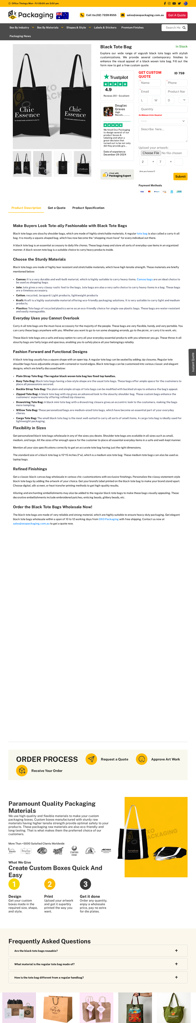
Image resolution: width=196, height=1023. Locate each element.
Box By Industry (19, 27)
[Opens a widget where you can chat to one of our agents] (181, 1016)
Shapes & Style (76, 27)
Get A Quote (177, 15)
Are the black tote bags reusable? (36, 950)
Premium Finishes (132, 27)
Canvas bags (145, 279)
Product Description (26, 208)
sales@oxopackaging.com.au (31, 523)
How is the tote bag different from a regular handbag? (49, 977)
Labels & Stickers (105, 27)
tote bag (142, 233)
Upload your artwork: (153, 147)
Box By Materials (47, 27)
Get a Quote (56, 208)
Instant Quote (193, 362)
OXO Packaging (109, 519)
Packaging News (20, 36)
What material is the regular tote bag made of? (44, 964)
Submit (180, 176)
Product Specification (88, 208)
